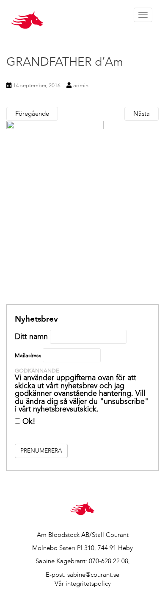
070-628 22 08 (108, 561)
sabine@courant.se (93, 574)
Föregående (32, 113)
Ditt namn (31, 336)
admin (80, 85)
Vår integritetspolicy (83, 583)
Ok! (28, 421)
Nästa (141, 113)
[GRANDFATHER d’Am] (82, 212)
